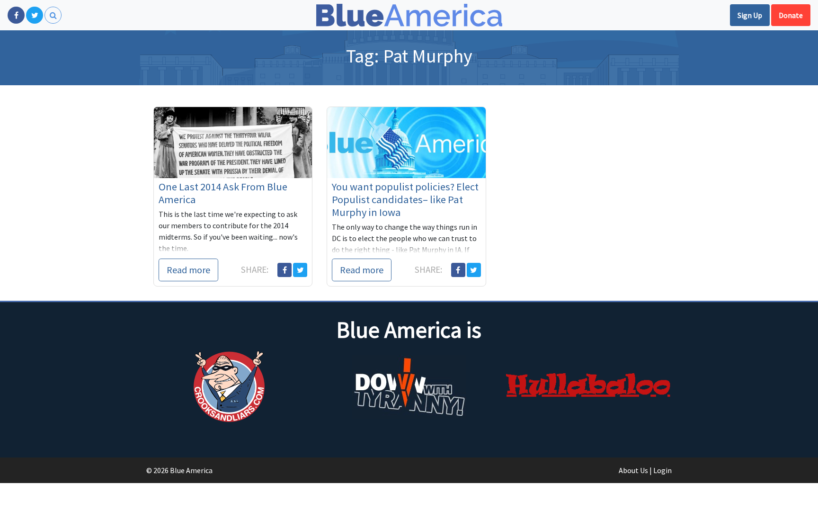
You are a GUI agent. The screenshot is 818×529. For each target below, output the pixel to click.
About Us (633, 470)
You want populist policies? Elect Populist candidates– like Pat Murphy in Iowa (405, 199)
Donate (791, 15)
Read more (188, 270)
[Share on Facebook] (284, 270)
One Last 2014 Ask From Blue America (223, 193)
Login (662, 470)
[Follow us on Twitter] (34, 15)
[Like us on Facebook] (16, 15)
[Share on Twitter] (300, 270)
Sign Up (750, 15)
